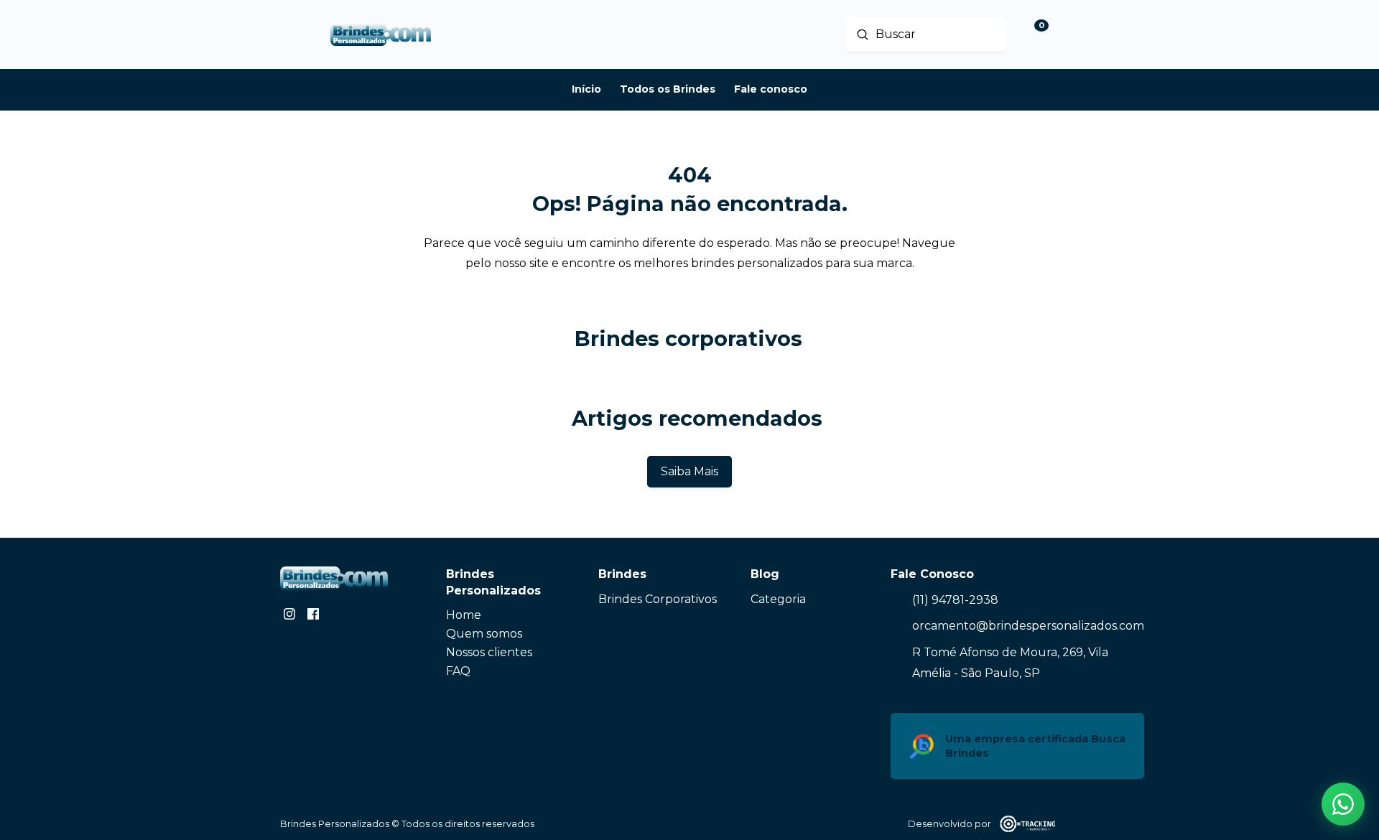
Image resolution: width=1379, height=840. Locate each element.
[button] (1343, 804)
